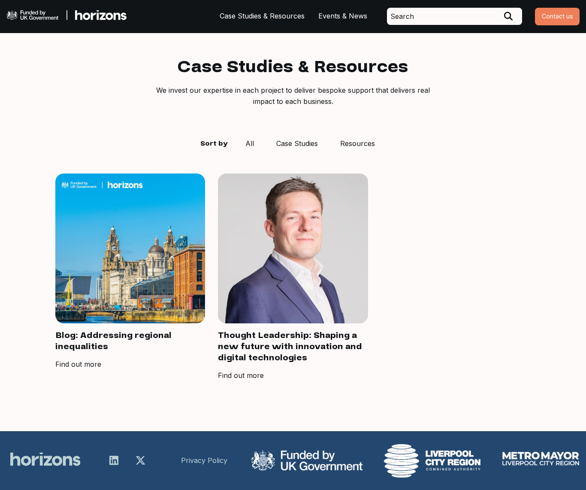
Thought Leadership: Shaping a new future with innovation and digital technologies (290, 346)
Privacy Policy (204, 460)
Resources (357, 143)
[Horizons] (66, 16)
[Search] (508, 16)
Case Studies (297, 143)
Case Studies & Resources (262, 16)
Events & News (342, 16)
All (249, 143)
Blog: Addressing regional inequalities (113, 341)
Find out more (78, 364)
